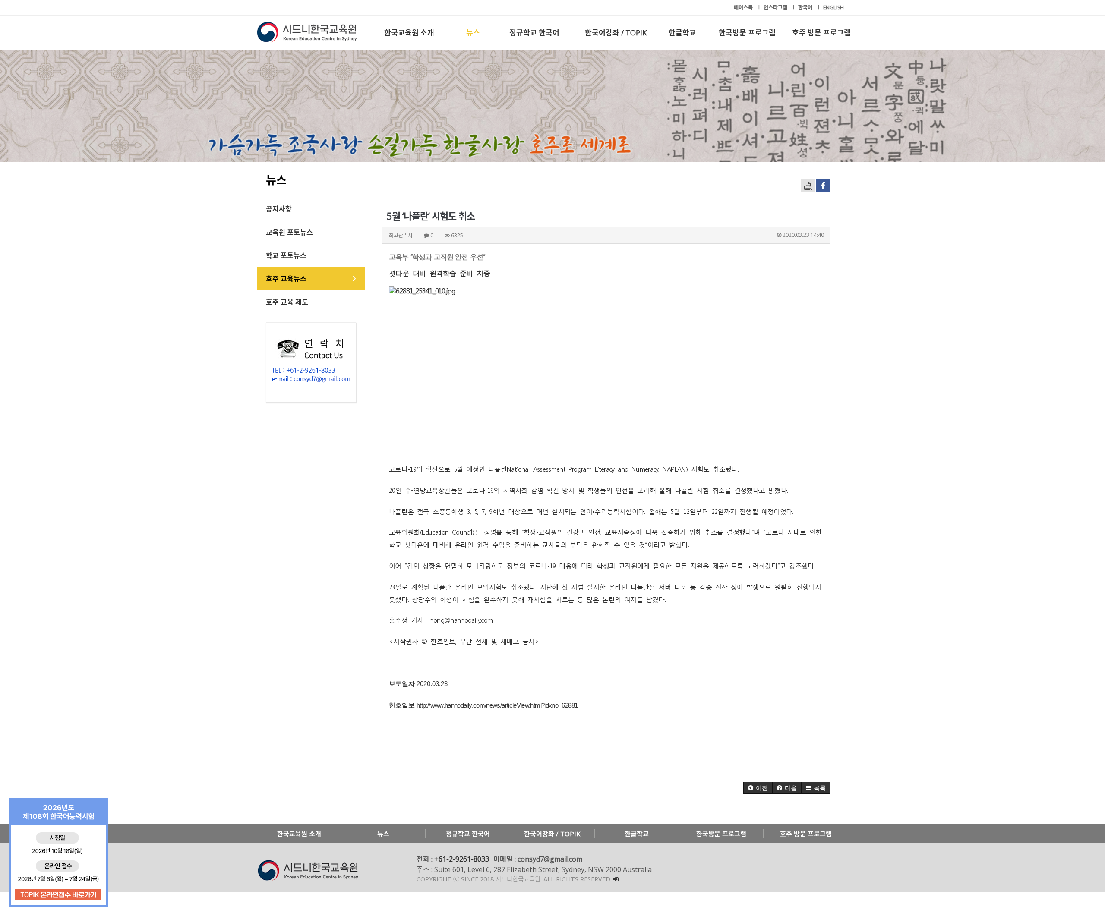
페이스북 (744, 7)
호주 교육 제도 (287, 302)
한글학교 (682, 33)
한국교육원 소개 (409, 33)
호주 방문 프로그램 (821, 33)
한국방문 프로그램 (747, 33)
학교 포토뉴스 (286, 255)
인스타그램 (776, 7)
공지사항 (279, 209)
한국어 (806, 7)
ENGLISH (833, 7)
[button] (758, 788)
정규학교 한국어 (534, 33)
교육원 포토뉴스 (289, 232)
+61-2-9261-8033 (461, 859)
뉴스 (473, 33)
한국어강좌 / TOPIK (616, 33)
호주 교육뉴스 (286, 278)
